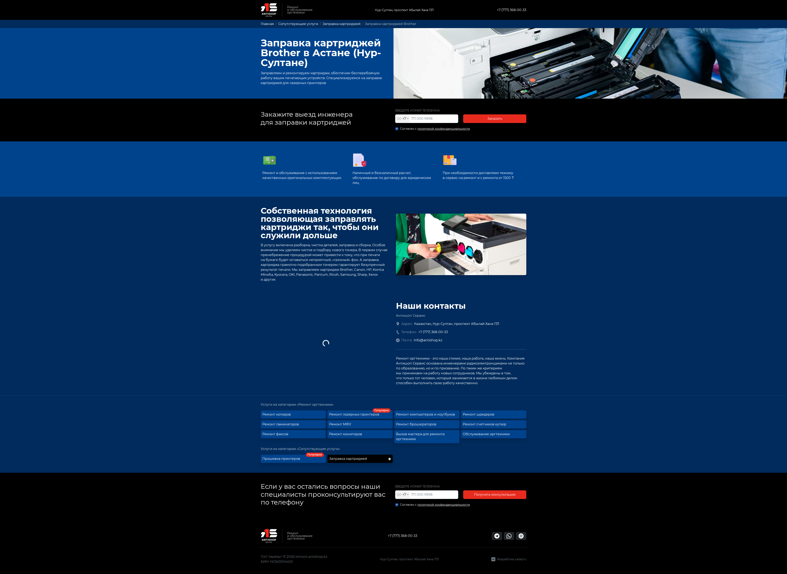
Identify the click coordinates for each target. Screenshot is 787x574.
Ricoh (334, 275)
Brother (346, 270)
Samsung (348, 275)
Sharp (362, 275)
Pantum (321, 275)
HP (368, 270)
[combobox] (402, 119)
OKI (292, 275)
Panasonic (304, 275)
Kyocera (280, 275)
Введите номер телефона (417, 110)
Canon (359, 270)
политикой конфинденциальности (443, 129)
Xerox (373, 275)
